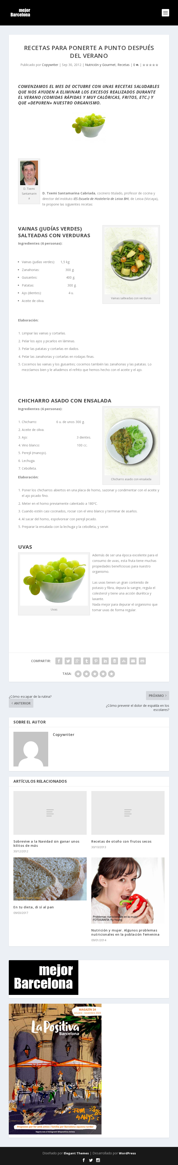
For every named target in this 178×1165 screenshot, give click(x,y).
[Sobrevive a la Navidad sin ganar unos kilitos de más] (50, 813)
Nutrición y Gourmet (100, 64)
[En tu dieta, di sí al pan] (50, 878)
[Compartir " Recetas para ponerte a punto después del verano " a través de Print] (142, 661)
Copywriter (50, 64)
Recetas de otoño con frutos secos (121, 841)
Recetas (124, 64)
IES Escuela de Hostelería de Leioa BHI (101, 198)
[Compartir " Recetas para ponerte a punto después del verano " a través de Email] (133, 661)
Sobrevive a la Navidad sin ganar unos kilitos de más (46, 843)
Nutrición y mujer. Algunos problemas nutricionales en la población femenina (125, 932)
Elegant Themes (76, 1153)
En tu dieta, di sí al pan (33, 907)
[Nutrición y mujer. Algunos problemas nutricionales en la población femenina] (128, 890)
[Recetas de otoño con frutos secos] (128, 813)
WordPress (127, 1153)
